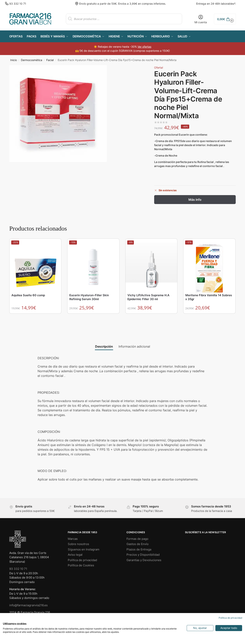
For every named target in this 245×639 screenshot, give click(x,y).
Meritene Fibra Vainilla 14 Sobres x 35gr (208, 297)
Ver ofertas (144, 46)
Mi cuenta (200, 22)
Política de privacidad (82, 560)
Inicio (13, 60)
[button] (225, 19)
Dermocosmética (31, 60)
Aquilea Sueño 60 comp (28, 295)
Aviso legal (75, 554)
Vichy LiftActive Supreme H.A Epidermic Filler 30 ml (148, 297)
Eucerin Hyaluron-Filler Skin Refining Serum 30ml (89, 297)
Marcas (73, 539)
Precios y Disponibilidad (143, 554)
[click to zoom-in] (58, 113)
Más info (194, 200)
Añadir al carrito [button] (35, 317)
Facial (50, 60)
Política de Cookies (81, 565)
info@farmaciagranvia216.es (28, 605)
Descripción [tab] (104, 346)
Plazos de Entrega (138, 549)
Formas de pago (137, 539)
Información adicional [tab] (134, 346)
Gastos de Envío (137, 544)
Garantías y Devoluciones (143, 560)
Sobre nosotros (78, 544)
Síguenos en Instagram (83, 549)
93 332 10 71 (17, 3)
